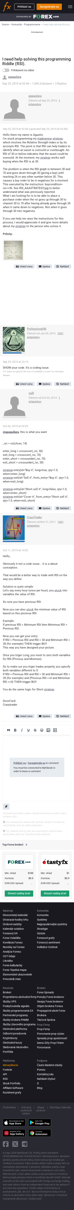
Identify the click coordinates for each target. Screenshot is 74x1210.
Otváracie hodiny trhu (15, 919)
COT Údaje (9, 956)
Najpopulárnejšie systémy (52, 924)
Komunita (43, 915)
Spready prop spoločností (52, 1038)
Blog (39, 1087)
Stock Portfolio (11, 1083)
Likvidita (8, 960)
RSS (5, 1078)
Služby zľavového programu (19, 1024)
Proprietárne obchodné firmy (20, 996)
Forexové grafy (46, 937)
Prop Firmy (43, 1029)
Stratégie (42, 928)
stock (58, 590)
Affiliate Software (13, 1087)
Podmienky (9, 1107)
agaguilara (14, 77)
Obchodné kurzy (12, 1042)
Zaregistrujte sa (49, 6)
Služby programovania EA (18, 1010)
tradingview (44, 138)
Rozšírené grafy (12, 1092)
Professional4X (36, 329)
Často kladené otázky (49, 1065)
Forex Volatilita (11, 937)
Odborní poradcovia (14, 1033)
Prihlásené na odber (22, 70)
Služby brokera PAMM (16, 1019)
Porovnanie (43, 1047)
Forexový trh (10, 933)
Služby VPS (9, 1001)
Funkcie (7, 1069)
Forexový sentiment (48, 942)
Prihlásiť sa (24, 6)
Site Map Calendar (60, 1107)
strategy (58, 138)
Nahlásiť (64, 266)
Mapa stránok (40, 1109)
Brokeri (7, 992)
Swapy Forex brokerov (50, 1001)
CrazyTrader (34, 517)
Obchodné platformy (15, 1028)
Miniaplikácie (10, 1065)
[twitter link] (15, 1144)
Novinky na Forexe (13, 947)
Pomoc (41, 1069)
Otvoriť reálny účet (19, 893)
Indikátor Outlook (47, 947)
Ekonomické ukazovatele (17, 974)
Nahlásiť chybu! (46, 1078)
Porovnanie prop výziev (50, 1033)
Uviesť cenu (26, 266)
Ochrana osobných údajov (26, 1110)
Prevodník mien (12, 979)
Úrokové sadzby (12, 924)
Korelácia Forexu (13, 942)
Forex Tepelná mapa (15, 969)
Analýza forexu (12, 951)
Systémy (42, 919)
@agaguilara (11, 432)
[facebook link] (6, 1144)
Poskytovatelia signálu (16, 1006)
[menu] (70, 7)
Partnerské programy (15, 1015)
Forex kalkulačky (12, 965)
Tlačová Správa (46, 1019)
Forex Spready (45, 992)
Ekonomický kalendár (15, 915)
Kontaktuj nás (45, 1074)
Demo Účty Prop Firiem (50, 1042)
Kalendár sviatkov (13, 928)
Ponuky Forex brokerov (50, 996)
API (5, 1074)
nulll (31, 393)
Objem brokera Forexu (50, 1006)
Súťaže (41, 933)
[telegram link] (25, 1144)
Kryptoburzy (10, 1038)
